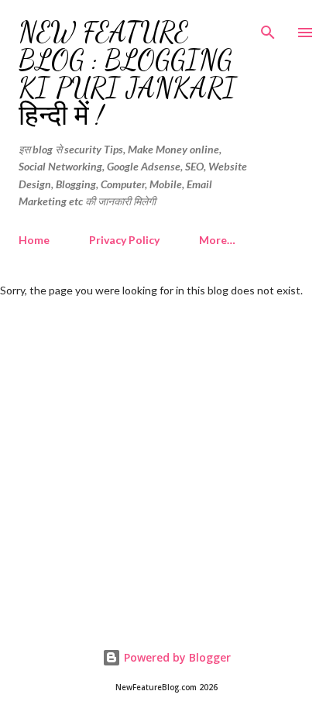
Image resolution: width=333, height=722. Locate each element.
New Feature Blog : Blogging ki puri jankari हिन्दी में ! (127, 73)
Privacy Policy (124, 239)
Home (34, 239)
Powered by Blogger (176, 657)
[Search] (268, 28)
